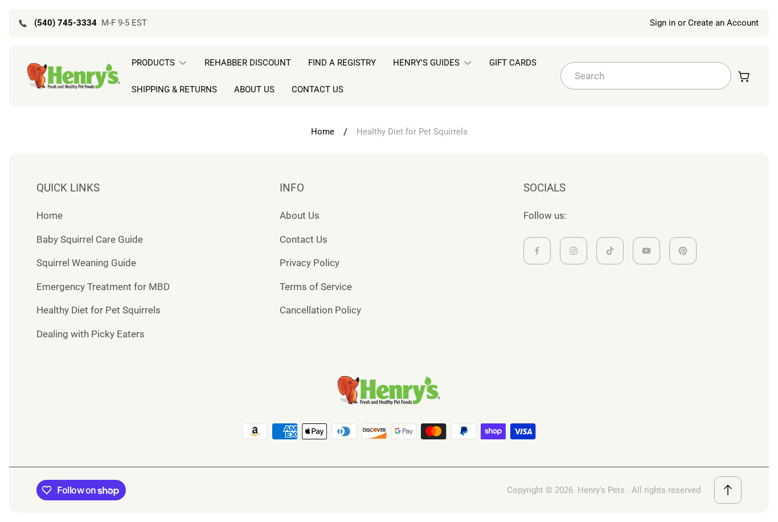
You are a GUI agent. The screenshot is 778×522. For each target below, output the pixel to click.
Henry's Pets (601, 490)
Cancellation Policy (320, 310)
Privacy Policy (309, 262)
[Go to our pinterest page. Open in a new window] (683, 250)
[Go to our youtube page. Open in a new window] (646, 250)
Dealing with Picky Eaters (90, 334)
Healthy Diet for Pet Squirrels (98, 310)
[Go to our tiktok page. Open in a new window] (610, 250)
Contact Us (303, 239)
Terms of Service (316, 286)
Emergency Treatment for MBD (103, 286)
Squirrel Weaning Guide (86, 262)
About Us (300, 215)
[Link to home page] (389, 390)
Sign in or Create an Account (704, 23)
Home (322, 132)
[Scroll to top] (728, 490)
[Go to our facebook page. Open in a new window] (537, 250)
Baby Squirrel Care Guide (89, 239)
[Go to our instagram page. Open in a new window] (573, 250)
